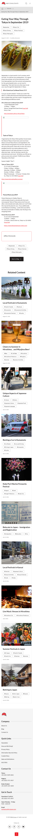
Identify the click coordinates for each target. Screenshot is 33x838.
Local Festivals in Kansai (13, 567)
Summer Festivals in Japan (14, 649)
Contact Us (4, 732)
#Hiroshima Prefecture (10, 356)
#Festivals (19, 307)
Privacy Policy (5, 749)
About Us (4, 725)
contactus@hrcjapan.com (8, 809)
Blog (2, 729)
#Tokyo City (16, 27)
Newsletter (4, 743)
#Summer (6, 360)
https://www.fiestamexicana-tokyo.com (15, 225)
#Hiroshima (24, 353)
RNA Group (13, 817)
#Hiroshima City (8, 615)
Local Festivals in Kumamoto (15, 303)
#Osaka (14, 578)
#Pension (25, 693)
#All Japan (7, 653)
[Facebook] (14, 826)
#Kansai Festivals (21, 574)
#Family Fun (7, 656)
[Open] (30, 3)
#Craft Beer (14, 353)
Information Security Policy (9, 752)
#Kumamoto (7, 310)
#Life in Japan (15, 693)
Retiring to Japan (10, 690)
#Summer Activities (18, 360)
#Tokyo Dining (7, 30)
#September (6, 27)
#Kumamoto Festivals (10, 313)
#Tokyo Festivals (18, 30)
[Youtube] (23, 826)
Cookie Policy (5, 756)
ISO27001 (4, 762)
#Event (14, 490)
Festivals (9, 8)
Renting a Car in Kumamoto (14, 440)
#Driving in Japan (8, 447)
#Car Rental (7, 444)
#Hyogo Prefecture (9, 493)
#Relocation (18, 534)
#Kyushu (21, 313)
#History (15, 400)
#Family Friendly (8, 307)
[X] (18, 826)
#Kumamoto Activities (20, 310)
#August (6, 490)
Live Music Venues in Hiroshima (16, 611)
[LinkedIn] (9, 826)
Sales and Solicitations (7, 759)
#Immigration (7, 534)
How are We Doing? (7, 746)
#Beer (5, 353)
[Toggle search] (26, 3)
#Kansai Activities (9, 574)
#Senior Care (16, 697)
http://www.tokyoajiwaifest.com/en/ (12, 179)
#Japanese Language (9, 406)
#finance (6, 693)
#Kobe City (21, 493)
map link (25, 108)
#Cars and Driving (19, 444)
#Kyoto (6, 578)
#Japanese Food (22, 403)
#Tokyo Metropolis (8, 33)
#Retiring (6, 697)
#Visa (26, 534)
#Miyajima (23, 356)
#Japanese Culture (9, 403)
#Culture (6, 400)
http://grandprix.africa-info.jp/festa (14, 113)
